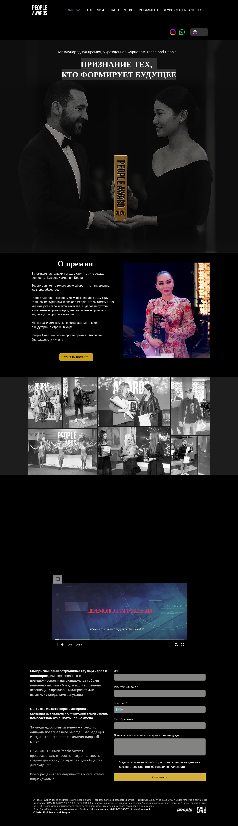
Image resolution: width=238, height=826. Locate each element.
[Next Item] (204, 425)
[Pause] (56, 644)
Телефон (120, 702)
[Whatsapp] (182, 32)
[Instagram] (172, 32)
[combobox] (160, 725)
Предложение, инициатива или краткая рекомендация (147, 735)
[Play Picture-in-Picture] (176, 644)
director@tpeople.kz (141, 809)
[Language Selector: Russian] (199, 32)
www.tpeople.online (81, 800)
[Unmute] (62, 644)
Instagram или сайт (126, 686)
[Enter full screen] (182, 644)
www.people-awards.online (140, 806)
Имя (117, 670)
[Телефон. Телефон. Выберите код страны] (119, 709)
